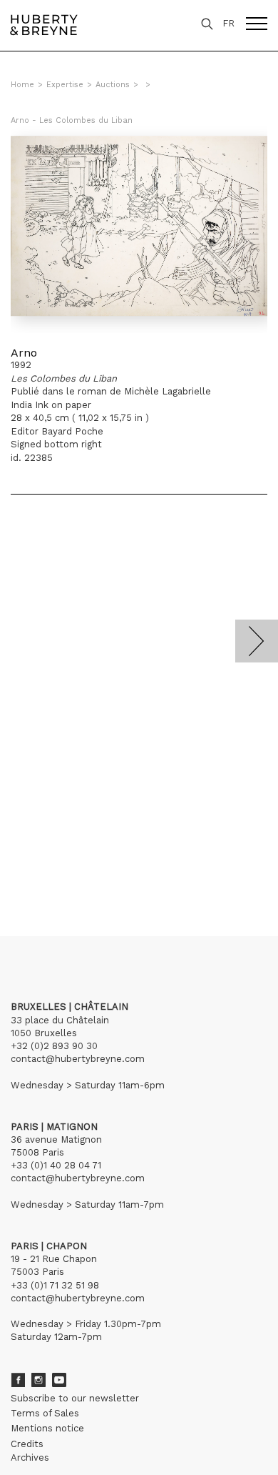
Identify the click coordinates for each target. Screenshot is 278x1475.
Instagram (38, 1380)
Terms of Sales (45, 1413)
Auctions (113, 84)
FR (228, 23)
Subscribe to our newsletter (75, 1398)
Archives (30, 1457)
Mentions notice (47, 1428)
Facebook (18, 1380)
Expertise (64, 84)
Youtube (59, 1380)
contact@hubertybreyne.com (78, 1058)
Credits (27, 1444)
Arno (24, 352)
